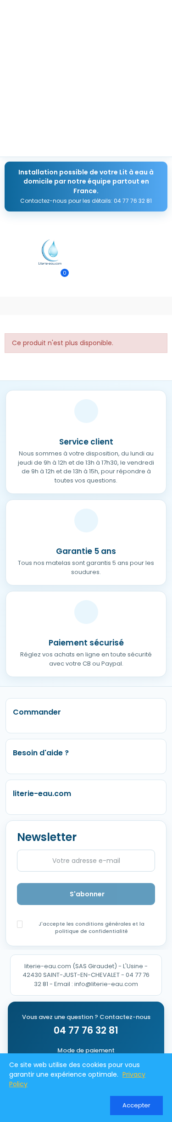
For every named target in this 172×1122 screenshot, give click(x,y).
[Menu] (9, 252)
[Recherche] (43, 277)
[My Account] (79, 277)
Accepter (136, 1105)
